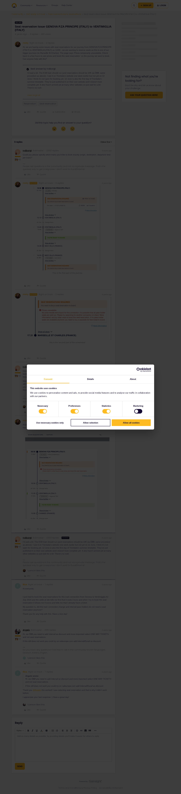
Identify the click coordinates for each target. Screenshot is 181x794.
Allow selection (90, 422)
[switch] (75, 411)
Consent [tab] (48, 379)
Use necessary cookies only (50, 422)
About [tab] (133, 379)
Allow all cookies (131, 422)
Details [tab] (90, 379)
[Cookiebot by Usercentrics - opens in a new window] (138, 370)
